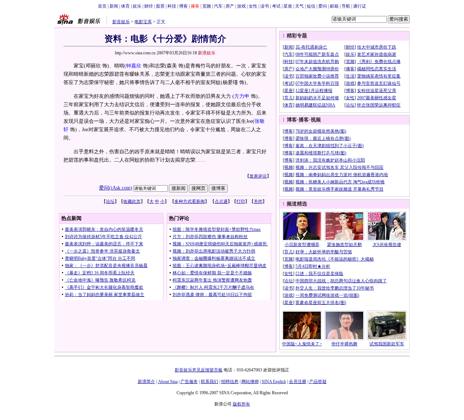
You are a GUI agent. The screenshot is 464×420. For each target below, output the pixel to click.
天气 (299, 6)
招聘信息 (230, 381)
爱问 (322, 6)
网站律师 (250, 381)
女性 (253, 6)
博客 (183, 6)
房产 (229, 6)
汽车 (218, 6)
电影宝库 (143, 21)
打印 (240, 201)
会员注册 (297, 381)
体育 (125, 6)
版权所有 (241, 404)
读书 (264, 6)
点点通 (221, 201)
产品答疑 (318, 381)
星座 (287, 6)
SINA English (274, 381)
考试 (276, 6)
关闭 (258, 201)
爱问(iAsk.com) (115, 188)
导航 (345, 6)
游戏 (241, 6)
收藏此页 (132, 201)
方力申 (241, 96)
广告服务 (189, 381)
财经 (148, 6)
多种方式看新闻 (189, 201)
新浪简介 (146, 381)
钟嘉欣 (133, 65)
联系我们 (209, 381)
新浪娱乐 (206, 52)
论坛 (110, 201)
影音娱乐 (121, 21)
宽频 (206, 6)
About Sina (168, 381)
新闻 (113, 6)
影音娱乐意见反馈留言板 (199, 370)
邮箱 (334, 6)
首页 (102, 6)
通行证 (359, 6)
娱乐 (137, 6)
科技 (171, 6)
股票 (160, 6)
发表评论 (258, 176)
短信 (311, 6)
